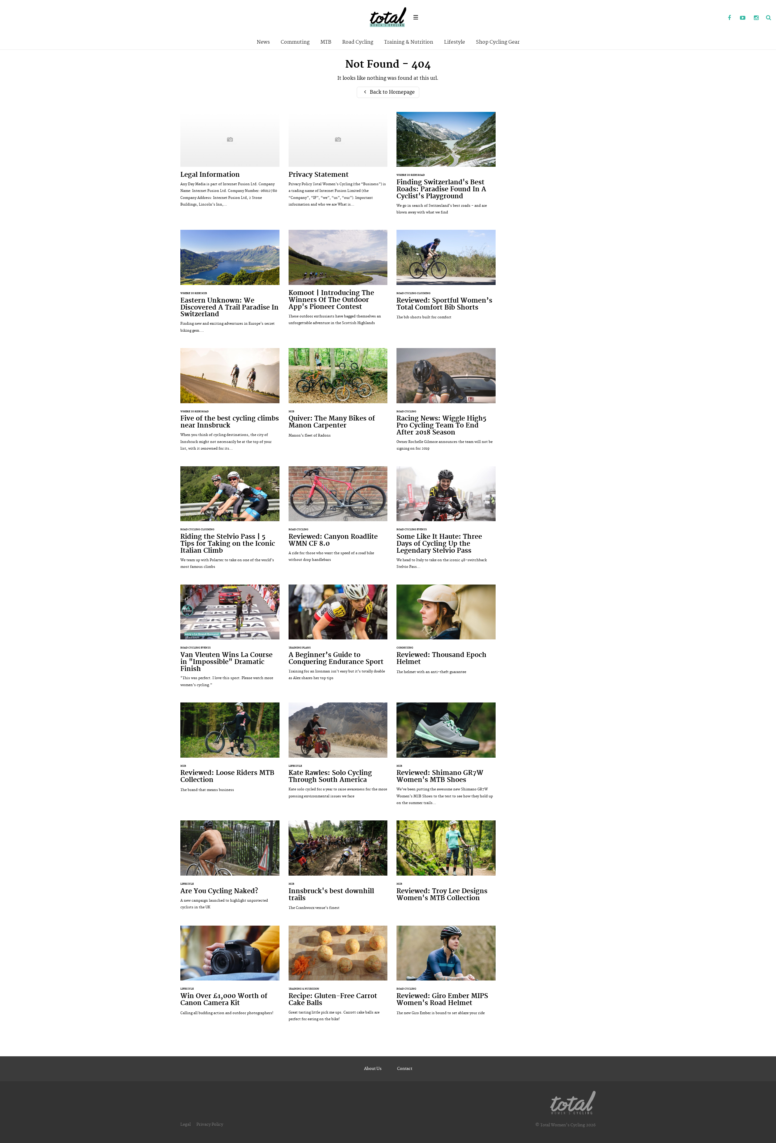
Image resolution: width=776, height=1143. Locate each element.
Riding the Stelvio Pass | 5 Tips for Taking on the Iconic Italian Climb (229, 520)
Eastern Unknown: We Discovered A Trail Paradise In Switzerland (229, 284)
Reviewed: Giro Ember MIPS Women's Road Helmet (446, 973)
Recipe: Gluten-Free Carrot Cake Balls (338, 977)
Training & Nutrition (408, 42)
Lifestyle (454, 42)
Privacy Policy (209, 1124)
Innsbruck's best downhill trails (338, 868)
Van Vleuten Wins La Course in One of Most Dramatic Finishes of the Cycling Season (229, 639)
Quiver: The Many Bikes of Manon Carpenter (338, 396)
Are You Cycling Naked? (229, 868)
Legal (185, 1124)
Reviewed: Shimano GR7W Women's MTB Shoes (446, 756)
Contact (404, 1068)
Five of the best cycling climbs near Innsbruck (229, 402)
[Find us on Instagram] (756, 18)
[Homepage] (573, 1101)
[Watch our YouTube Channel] (742, 18)
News (263, 42)
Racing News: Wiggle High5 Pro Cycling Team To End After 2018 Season (446, 402)
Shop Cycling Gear (498, 42)
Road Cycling (357, 42)
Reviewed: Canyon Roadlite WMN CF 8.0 (338, 517)
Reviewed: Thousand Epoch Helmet (446, 632)
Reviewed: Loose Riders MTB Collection (229, 750)
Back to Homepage (392, 92)
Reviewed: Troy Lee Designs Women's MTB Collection (446, 868)
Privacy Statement (338, 162)
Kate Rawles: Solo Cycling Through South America (338, 753)
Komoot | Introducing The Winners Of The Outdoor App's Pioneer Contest (338, 280)
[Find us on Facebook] (729, 18)
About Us (373, 1068)
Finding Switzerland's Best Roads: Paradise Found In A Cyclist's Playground (446, 166)
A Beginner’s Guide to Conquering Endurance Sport (338, 636)
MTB (325, 42)
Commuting (295, 42)
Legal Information (229, 162)
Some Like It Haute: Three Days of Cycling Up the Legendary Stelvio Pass (446, 520)
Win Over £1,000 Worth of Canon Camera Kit (229, 973)
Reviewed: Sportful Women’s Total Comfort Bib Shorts (446, 278)
